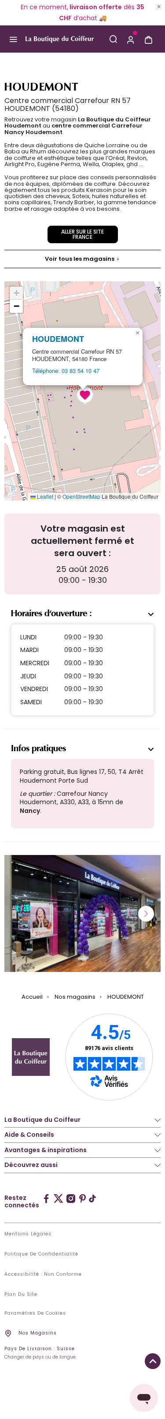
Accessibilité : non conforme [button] (43, 1274)
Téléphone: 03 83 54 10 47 (65, 370)
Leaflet (44, 496)
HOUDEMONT (58, 339)
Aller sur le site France (82, 234)
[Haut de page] (153, 1361)
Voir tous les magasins (80, 259)
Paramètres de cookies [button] (35, 1313)
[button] (130, 39)
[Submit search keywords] (113, 39)
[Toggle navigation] (13, 39)
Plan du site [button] (20, 1294)
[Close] (159, 6)
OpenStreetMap (81, 496)
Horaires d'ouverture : (51, 613)
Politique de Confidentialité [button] (41, 1254)
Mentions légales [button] (27, 1234)
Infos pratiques (38, 748)
